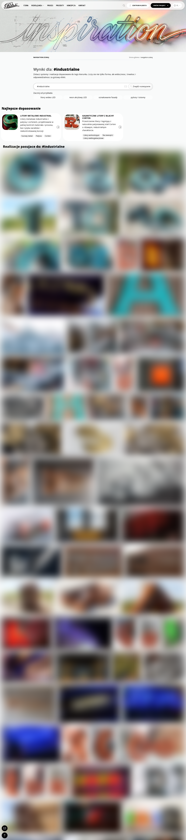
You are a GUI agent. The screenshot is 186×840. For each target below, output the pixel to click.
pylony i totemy (138, 97)
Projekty (60, 5)
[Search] (124, 5)
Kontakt (82, 5)
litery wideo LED (47, 97)
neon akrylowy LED (78, 97)
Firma (26, 5)
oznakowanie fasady (108, 97)
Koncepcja (71, 5)
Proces (50, 5)
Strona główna (134, 57)
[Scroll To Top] (5, 835)
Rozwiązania (36, 5)
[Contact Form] (5, 828)
